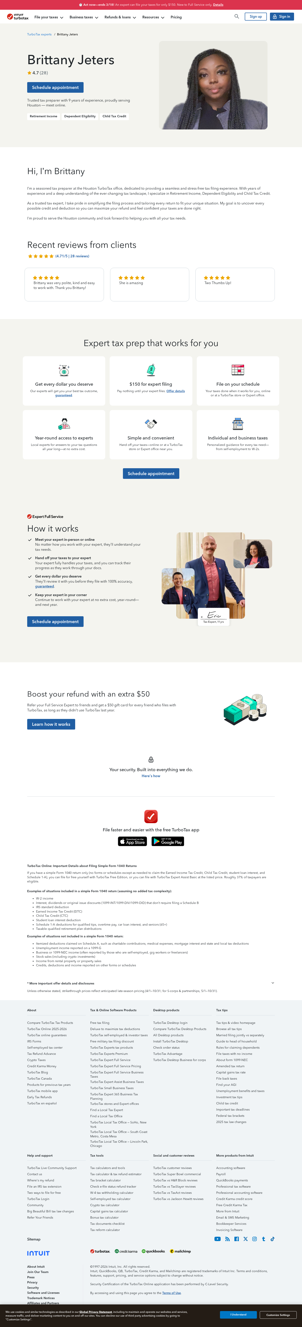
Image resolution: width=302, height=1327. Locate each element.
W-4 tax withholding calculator (111, 1193)
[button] (151, 983)
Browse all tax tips (229, 1029)
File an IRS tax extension (44, 1186)
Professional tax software (233, 1186)
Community (35, 1205)
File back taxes (226, 1078)
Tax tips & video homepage (235, 1023)
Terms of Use (171, 1293)
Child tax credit (227, 1103)
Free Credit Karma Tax (231, 1205)
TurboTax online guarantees (47, 1035)
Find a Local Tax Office (106, 1116)
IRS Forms (34, 1041)
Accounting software (230, 1168)
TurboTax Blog (37, 1072)
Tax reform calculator (105, 1230)
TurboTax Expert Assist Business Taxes (117, 1082)
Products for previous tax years (49, 1085)
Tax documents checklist (107, 1224)
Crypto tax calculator (104, 1205)
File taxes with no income (234, 1054)
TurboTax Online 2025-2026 (47, 1029)
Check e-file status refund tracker (113, 1186)
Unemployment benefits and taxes (240, 1091)
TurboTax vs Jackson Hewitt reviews (178, 1199)
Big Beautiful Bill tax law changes (50, 1211)
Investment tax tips (229, 1097)
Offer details (175, 391)
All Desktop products (168, 1035)
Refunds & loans (118, 17)
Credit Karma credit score (234, 1199)
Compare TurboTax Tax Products (50, 1023)
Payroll (221, 1174)
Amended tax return (230, 1066)
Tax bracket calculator (105, 1180)
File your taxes (46, 17)
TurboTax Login (38, 1199)
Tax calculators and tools (107, 1168)
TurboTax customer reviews (172, 1168)
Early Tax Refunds (39, 1097)
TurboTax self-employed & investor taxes (119, 1035)
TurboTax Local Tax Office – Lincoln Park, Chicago (119, 1142)
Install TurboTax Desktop (170, 1041)
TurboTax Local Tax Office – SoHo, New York (118, 1123)
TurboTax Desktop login (170, 1023)
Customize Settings (278, 1314)
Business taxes (81, 17)
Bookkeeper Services (231, 1224)
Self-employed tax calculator (110, 1199)
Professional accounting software (239, 1193)
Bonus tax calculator (104, 1217)
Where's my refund (40, 1180)
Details (218, 5)
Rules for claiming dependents (238, 1048)
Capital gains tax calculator (109, 1211)
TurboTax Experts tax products (111, 1048)
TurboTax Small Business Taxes (112, 1088)
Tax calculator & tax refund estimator (115, 1174)
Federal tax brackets (230, 1116)
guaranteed (63, 395)
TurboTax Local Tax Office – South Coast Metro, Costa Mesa (118, 1132)
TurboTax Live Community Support (51, 1168)
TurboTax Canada (39, 1078)
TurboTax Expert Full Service (110, 1060)
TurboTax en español (42, 1103)
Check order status (166, 1048)
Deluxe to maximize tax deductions (115, 1029)
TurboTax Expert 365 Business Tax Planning (114, 1095)
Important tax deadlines (233, 1109)
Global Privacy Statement (95, 1312)
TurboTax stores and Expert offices (114, 1104)
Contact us (34, 1174)
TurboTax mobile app (42, 1091)
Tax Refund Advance (41, 1054)
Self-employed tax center (45, 1048)
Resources (150, 17)
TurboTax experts (39, 34)
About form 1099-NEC (232, 1060)
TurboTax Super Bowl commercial (177, 1174)
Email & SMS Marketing (232, 1217)
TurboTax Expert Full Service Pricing (115, 1066)
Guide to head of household (236, 1041)
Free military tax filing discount (112, 1041)
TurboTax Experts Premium (109, 1054)
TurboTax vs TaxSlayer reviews (174, 1186)
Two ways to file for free (44, 1193)
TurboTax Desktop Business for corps (179, 1060)
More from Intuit (227, 1211)
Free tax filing (99, 1023)
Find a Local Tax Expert (106, 1110)
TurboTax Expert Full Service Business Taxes (116, 1073)
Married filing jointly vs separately (240, 1035)
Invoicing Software (229, 1230)
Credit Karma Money (41, 1066)
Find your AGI (226, 1085)
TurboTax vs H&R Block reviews (175, 1180)
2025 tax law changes (231, 1122)
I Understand (238, 1314)
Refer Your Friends (40, 1217)
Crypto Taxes (36, 1060)
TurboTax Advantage (167, 1054)
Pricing (176, 17)
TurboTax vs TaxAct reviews (172, 1193)
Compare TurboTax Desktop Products (179, 1029)
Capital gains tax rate (231, 1072)
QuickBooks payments (232, 1180)
